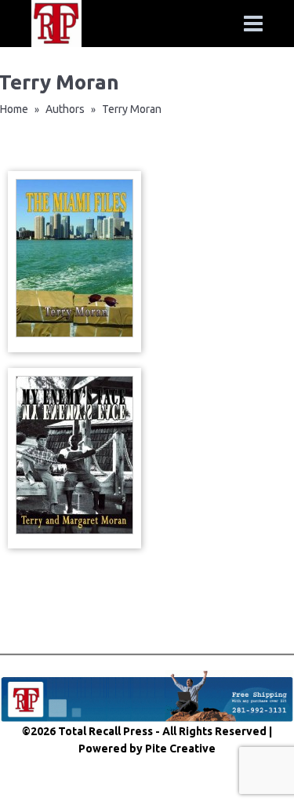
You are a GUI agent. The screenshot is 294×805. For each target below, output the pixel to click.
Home (14, 109)
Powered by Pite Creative (147, 748)
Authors (65, 109)
